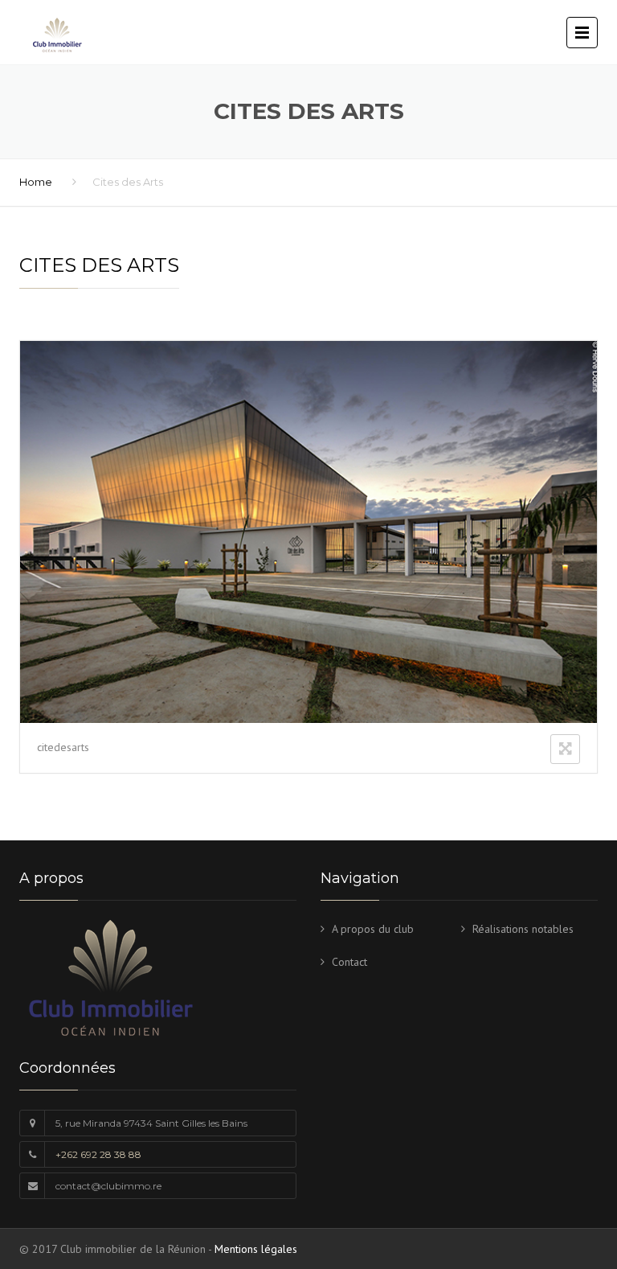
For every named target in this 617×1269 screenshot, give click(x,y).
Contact (349, 962)
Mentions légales (256, 1249)
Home (35, 181)
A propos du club (373, 929)
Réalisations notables (523, 929)
